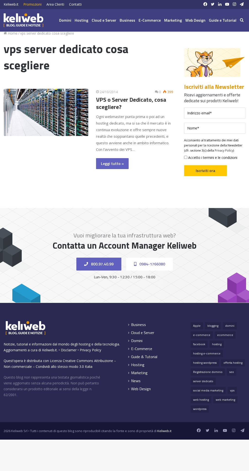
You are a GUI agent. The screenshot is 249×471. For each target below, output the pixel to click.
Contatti (75, 4)
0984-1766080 (151, 264)
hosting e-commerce (207, 353)
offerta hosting (232, 362)
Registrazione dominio (207, 372)
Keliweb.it (11, 4)
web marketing (225, 399)
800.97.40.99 (102, 264)
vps (232, 390)
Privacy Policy (224, 150)
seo (231, 372)
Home (12, 33)
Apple (197, 325)
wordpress (199, 409)
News (136, 380)
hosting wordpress (205, 362)
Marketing (173, 20)
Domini (65, 20)
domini (229, 325)
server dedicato (203, 381)
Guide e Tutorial (222, 20)
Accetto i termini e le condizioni (212, 157)
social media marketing (208, 390)
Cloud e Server (104, 20)
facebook (199, 344)
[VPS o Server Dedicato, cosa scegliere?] (46, 112)
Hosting (81, 20)
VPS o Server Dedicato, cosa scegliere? (131, 103)
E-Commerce (150, 20)
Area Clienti (55, 4)
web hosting (201, 399)
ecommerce (225, 335)
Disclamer (69, 350)
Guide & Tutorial (144, 356)
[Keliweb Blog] (23, 20)
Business (127, 20)
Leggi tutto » (112, 163)
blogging (212, 325)
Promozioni (32, 4)
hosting (217, 344)
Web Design (195, 20)
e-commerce (201, 335)
